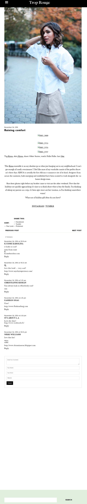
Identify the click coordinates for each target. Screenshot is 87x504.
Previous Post (12, 231)
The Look (9, 226)
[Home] (39, 3)
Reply (6, 257)
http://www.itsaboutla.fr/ (14, 323)
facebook (20, 222)
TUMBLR (50, 206)
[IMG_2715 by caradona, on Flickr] (43, 143)
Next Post (77, 231)
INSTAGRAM (38, 206)
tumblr (18, 224)
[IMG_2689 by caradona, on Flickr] (43, 136)
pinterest (19, 226)
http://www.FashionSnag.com (16, 306)
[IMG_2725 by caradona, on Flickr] (43, 148)
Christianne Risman (15, 283)
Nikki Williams (12, 335)
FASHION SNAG (11, 301)
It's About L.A (11, 318)
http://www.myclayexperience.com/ (18, 271)
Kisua (10, 156)
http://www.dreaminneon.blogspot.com (20, 346)
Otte (62, 156)
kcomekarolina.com (12, 254)
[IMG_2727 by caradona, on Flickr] (43, 152)
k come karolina (13, 244)
